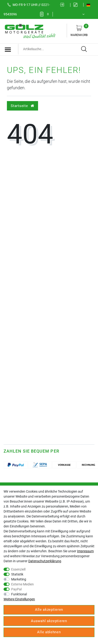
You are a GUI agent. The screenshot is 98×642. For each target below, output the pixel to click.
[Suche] (84, 49)
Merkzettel (48, 14)
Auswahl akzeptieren (49, 621)
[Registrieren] (77, 5)
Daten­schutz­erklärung (44, 561)
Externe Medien (22, 584)
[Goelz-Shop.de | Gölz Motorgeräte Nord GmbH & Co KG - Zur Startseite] (30, 31)
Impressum (85, 551)
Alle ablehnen (49, 632)
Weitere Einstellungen (19, 599)
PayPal (16, 589)
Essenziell (18, 569)
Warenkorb (79, 30)
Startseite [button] (20, 106)
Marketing (18, 579)
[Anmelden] (63, 5)
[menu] (8, 49)
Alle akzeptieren (49, 609)
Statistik (17, 574)
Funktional (19, 594)
